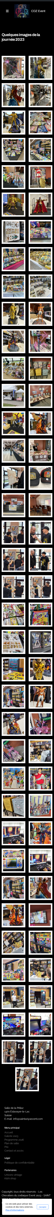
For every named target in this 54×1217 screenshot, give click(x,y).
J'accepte (42, 1207)
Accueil (9, 29)
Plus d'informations (15, 1210)
